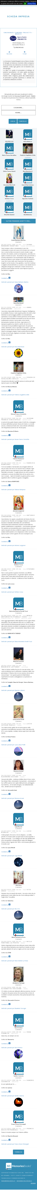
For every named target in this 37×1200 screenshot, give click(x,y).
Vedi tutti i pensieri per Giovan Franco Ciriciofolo (15, 439)
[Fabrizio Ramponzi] (18, 451)
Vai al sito (9, 54)
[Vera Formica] (18, 1020)
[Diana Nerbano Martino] (18, 232)
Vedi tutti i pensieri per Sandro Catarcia (12, 1096)
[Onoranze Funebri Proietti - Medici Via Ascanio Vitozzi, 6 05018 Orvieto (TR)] (18, 38)
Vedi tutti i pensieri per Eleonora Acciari (12, 798)
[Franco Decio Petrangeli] (18, 1117)
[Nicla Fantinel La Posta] (18, 930)
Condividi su (5, 278)
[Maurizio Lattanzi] (18, 653)
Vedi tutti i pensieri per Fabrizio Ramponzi (13, 489)
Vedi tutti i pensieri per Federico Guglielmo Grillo (15, 395)
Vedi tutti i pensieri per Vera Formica (11, 1047)
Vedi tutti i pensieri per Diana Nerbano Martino (14, 282)
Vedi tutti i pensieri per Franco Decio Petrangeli (15, 1144)
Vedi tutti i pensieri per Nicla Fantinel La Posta (14, 961)
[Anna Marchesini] (18, 299)
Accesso (33, 1183)
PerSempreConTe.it (8, 1180)
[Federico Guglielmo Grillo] (18, 366)
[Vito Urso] (18, 877)
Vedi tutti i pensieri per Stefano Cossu (12, 592)
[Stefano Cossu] (18, 557)
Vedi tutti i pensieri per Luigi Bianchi (11, 856)
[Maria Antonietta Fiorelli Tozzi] (18, 604)
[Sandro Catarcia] (18, 1068)
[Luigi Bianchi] (18, 819)
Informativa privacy (24, 1180)
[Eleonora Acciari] (18, 765)
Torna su (18, 1152)
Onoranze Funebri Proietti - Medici (18, 33)
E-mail (24, 54)
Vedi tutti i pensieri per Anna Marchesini (12, 347)
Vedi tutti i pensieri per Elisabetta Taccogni (13, 1008)
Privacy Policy (32, 3)
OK (25, 3)
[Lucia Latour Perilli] (18, 712)
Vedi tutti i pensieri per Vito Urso (10, 909)
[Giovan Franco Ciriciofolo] (18, 406)
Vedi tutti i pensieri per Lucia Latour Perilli (13, 745)
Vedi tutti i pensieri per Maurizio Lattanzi (13, 690)
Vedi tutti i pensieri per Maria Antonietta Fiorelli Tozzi (16, 641)
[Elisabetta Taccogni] (18, 974)
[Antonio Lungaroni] (18, 502)
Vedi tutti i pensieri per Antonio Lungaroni (13, 545)
